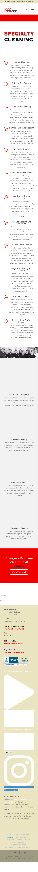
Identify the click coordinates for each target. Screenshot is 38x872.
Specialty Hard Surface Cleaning (22, 321)
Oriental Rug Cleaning (21, 83)
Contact (21, 842)
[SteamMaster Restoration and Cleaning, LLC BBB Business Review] (17, 662)
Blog (13, 842)
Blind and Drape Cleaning (21, 172)
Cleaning (10, 837)
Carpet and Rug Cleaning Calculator (18, 847)
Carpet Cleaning (22, 62)
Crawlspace (10, 840)
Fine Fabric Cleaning (22, 149)
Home (8, 835)
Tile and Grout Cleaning (21, 244)
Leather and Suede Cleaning (21, 128)
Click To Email (19, 572)
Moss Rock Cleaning (22, 296)
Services (19, 840)
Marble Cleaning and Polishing (22, 197)
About (16, 835)
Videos (27, 840)
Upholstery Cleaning (22, 106)
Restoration (25, 835)
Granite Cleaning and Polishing (21, 222)
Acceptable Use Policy (18, 845)
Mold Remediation (22, 837)
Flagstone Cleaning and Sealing (21, 269)
